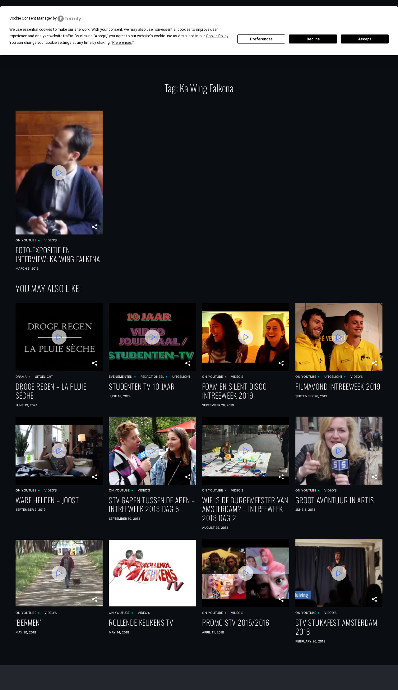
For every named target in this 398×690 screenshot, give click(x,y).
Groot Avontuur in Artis (334, 500)
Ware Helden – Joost (47, 500)
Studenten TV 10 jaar (142, 386)
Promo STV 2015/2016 (236, 622)
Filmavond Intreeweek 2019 (338, 386)
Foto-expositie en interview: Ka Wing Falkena (58, 254)
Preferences (261, 39)
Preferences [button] (122, 42)
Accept (364, 39)
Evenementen (120, 376)
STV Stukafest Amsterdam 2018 (336, 627)
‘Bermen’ (28, 622)
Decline (313, 39)
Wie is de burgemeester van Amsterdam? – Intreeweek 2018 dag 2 (245, 509)
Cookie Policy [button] (217, 36)
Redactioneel (152, 376)
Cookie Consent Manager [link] (30, 18)
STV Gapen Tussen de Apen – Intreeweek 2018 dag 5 (152, 505)
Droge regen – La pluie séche (51, 391)
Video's (50, 240)
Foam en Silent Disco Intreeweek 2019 (234, 391)
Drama (21, 376)
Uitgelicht (44, 376)
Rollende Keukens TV (141, 622)
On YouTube (26, 240)
